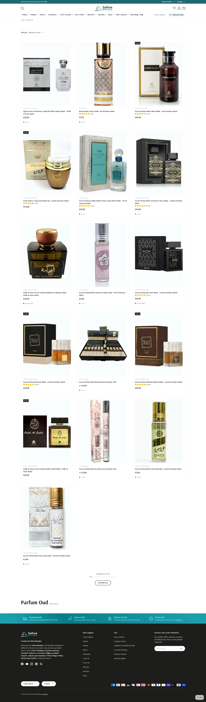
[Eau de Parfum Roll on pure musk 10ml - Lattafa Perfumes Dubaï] (47, 518)
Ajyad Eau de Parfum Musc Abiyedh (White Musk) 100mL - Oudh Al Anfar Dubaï (47, 112)
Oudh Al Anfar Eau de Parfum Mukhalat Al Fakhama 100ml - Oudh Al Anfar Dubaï (45, 294)
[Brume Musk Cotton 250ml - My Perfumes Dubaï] (103, 74)
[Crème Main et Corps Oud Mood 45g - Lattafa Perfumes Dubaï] (47, 163)
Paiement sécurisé (120, 654)
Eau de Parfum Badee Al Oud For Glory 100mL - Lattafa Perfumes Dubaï (158, 202)
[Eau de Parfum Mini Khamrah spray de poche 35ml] (103, 344)
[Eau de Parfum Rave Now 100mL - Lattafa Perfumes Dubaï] (159, 255)
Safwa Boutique (29, 694)
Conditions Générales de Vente (124, 645)
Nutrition (101, 15)
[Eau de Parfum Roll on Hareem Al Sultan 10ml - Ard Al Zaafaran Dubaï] (103, 255)
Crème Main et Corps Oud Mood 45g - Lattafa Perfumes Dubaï (46, 201)
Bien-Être (91, 15)
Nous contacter (119, 637)
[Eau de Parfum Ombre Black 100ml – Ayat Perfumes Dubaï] (159, 74)
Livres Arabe (79, 15)
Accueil (23, 20)
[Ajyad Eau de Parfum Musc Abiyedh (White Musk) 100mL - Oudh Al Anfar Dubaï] (47, 74)
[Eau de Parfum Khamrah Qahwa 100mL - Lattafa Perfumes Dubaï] (159, 344)
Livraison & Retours (121, 650)
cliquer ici (179, 620)
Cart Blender (44, 694)
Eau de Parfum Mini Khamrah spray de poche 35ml (97, 382)
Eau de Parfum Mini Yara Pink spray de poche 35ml (97, 469)
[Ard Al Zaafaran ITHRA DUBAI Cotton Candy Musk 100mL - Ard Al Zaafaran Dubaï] (103, 163)
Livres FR (86, 658)
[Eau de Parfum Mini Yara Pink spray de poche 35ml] (103, 431)
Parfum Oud (30, 20)
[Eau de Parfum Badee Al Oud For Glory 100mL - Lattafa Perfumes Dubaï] (159, 163)
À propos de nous (120, 641)
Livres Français (65, 15)
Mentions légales (120, 658)
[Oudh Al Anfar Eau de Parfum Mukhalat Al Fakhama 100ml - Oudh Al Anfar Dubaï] (47, 255)
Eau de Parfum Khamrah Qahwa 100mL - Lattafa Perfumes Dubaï (158, 382)
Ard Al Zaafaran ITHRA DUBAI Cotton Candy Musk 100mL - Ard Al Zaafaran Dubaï (103, 202)
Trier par (24, 32)
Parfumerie (52, 15)
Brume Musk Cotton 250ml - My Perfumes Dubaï (96, 111)
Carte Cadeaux (159, 15)
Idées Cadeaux (121, 15)
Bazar (110, 15)
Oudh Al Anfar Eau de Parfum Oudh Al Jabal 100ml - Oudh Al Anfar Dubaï (45, 470)
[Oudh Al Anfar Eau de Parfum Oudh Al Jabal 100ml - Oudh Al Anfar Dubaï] (47, 431)
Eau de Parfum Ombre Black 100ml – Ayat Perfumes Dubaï (156, 111)
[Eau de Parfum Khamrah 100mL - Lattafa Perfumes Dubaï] (47, 344)
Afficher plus (103, 583)
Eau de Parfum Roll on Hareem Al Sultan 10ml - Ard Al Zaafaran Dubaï (102, 294)
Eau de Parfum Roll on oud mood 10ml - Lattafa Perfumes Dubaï (158, 469)
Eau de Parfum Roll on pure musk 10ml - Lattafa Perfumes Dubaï (46, 556)
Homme (33, 15)
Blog (141, 15)
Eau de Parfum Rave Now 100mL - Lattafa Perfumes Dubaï (156, 293)
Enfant (42, 15)
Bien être (86, 667)
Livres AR (86, 663)
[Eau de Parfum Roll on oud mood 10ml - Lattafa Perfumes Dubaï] (159, 431)
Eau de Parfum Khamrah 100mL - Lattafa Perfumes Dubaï (44, 382)
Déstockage (134, 15)
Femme (24, 15)
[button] (183, 8)
